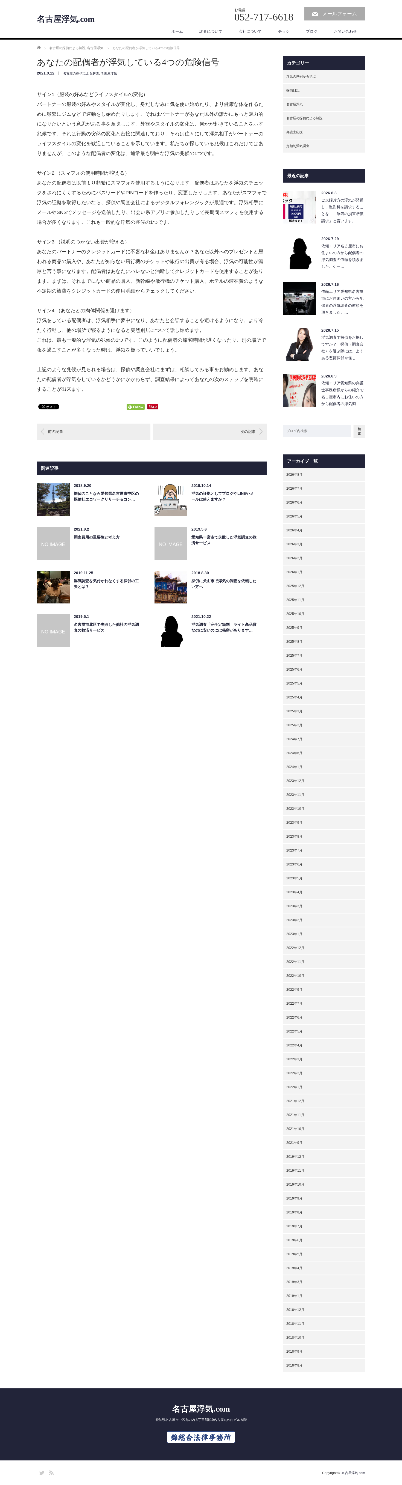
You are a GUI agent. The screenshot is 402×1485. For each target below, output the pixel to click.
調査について (210, 31)
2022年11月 (295, 962)
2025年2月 (294, 725)
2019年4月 (294, 1268)
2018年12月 (295, 1310)
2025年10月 (295, 614)
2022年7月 (294, 1003)
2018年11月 (295, 1324)
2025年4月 (294, 697)
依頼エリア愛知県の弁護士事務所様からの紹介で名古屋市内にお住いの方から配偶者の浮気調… (342, 393)
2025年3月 (294, 711)
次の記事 (248, 431)
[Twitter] (41, 1472)
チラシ (284, 31)
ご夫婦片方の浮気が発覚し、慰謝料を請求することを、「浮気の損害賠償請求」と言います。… (342, 210)
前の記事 (55, 431)
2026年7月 (294, 488)
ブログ (311, 31)
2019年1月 (294, 1296)
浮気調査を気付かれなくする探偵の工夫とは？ (106, 584)
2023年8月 (294, 836)
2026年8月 (294, 475)
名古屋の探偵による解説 (81, 73)
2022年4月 (294, 1045)
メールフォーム (339, 13)
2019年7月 (294, 1226)
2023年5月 (294, 878)
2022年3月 (294, 1059)
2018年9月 (294, 1351)
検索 (359, 431)
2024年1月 (294, 767)
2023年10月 (295, 809)
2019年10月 (295, 1184)
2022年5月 (294, 1031)
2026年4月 (294, 530)
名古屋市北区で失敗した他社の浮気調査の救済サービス (106, 627)
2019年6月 (294, 1240)
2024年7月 (294, 739)
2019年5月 (294, 1254)
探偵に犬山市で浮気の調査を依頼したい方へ (224, 584)
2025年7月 (294, 655)
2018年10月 (295, 1338)
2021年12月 (295, 1101)
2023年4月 (294, 892)
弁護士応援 (294, 132)
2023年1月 (294, 934)
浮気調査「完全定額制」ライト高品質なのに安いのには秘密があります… (224, 627)
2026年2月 (294, 558)
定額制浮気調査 (297, 146)
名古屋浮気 (109, 73)
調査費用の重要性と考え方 (97, 537)
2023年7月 (294, 850)
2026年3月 (294, 544)
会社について (250, 31)
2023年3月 (294, 906)
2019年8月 (294, 1212)
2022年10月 (295, 976)
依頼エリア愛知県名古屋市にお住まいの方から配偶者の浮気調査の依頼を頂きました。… (342, 301)
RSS (50, 1472)
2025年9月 (294, 628)
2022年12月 (295, 948)
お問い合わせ (345, 31)
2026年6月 (294, 502)
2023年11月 (295, 795)
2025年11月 (295, 600)
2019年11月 (295, 1170)
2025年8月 (294, 642)
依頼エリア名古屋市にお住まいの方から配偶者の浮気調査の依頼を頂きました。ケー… (342, 256)
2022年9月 (294, 990)
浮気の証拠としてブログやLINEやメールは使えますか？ (222, 496)
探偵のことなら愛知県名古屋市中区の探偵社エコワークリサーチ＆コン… (106, 496)
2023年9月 (294, 823)
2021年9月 (294, 1143)
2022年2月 (294, 1073)
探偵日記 (292, 90)
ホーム (177, 31)
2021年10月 (295, 1129)
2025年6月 (294, 669)
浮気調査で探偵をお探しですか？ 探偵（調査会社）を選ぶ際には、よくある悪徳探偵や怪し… (342, 347)
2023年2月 (294, 920)
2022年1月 (294, 1087)
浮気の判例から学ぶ (301, 76)
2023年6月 (294, 864)
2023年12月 (295, 781)
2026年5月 (294, 516)
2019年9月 (294, 1198)
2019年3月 (294, 1282)
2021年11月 (295, 1115)
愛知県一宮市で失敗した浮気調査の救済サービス (224, 540)
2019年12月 (295, 1157)
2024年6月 (294, 753)
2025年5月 (294, 683)
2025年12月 (295, 586)
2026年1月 (294, 572)
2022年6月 (294, 1017)
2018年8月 (294, 1365)
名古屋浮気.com (66, 19)
